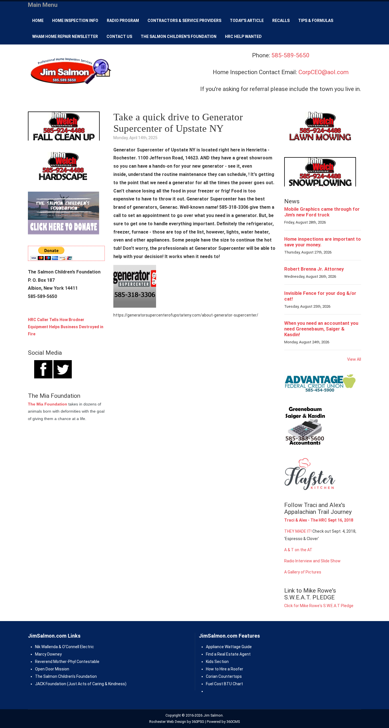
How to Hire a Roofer (224, 669)
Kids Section (217, 661)
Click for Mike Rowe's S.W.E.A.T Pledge (318, 605)
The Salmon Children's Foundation (178, 36)
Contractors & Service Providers (184, 20)
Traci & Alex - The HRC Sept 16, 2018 (318, 520)
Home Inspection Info (75, 20)
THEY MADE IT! (298, 531)
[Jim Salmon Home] (70, 72)
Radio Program (123, 20)
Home (38, 20)
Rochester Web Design (167, 721)
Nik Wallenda (46, 646)
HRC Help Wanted (243, 36)
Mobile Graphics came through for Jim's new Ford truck (322, 212)
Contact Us (119, 36)
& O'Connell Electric (76, 646)
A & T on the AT (298, 549)
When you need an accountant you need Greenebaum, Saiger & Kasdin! (321, 328)
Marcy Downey (48, 654)
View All (354, 359)
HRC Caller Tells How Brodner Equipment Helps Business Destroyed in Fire (65, 326)
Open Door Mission (52, 669)
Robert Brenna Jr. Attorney (314, 269)
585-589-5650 (290, 55)
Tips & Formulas (315, 20)
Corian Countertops (224, 676)
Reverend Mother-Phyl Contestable (67, 661)
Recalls (281, 20)
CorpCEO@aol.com (323, 72)
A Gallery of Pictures (302, 572)
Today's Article (247, 20)
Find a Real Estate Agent (228, 654)
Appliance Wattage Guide (229, 646)
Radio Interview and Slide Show (312, 561)
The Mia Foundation (47, 404)
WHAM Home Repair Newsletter (65, 36)
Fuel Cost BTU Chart (224, 684)
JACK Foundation (50, 684)
